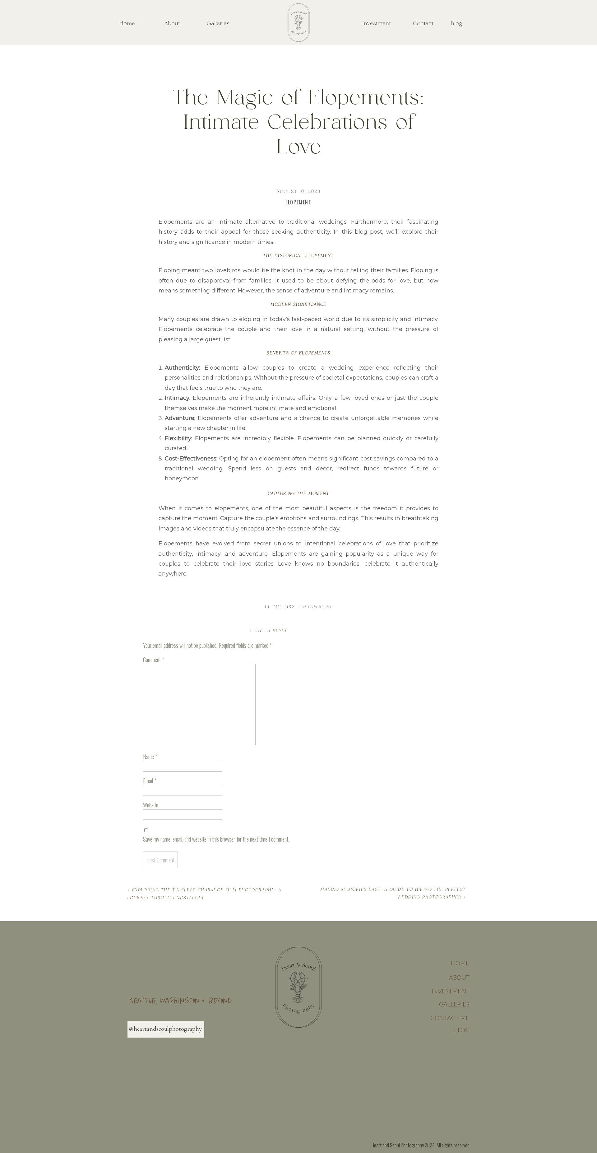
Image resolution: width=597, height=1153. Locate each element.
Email (149, 781)
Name (150, 757)
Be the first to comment (298, 607)
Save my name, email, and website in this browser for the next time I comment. (216, 839)
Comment (153, 660)
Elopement (298, 202)
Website (150, 805)
